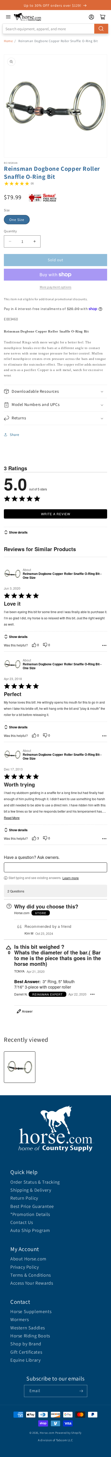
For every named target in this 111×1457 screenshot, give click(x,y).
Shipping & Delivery (30, 1190)
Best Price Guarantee (32, 1206)
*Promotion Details (30, 1214)
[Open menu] (8, 17)
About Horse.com (28, 1259)
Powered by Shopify (68, 1433)
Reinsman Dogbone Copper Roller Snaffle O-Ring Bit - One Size (62, 576)
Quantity (10, 231)
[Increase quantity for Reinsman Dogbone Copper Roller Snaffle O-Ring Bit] (34, 241)
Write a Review (55, 514)
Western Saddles (27, 1328)
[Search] (101, 29)
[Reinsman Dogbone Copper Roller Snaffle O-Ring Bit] (20, 1067)
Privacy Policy (24, 1267)
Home (8, 41)
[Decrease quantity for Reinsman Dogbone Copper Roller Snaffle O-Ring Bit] (10, 241)
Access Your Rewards (31, 1283)
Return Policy (24, 1198)
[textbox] (55, 867)
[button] (55, 391)
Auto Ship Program (30, 1230)
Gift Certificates (26, 1352)
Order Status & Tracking (35, 1182)
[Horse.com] (28, 17)
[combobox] (55, 29)
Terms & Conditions (30, 1275)
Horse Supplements (30, 1311)
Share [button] (14, 434)
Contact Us (21, 1222)
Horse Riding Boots (30, 1336)
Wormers (19, 1319)
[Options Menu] (104, 645)
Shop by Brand (25, 1344)
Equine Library (25, 1360)
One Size (16, 219)
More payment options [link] (56, 287)
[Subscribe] (81, 1391)
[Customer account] (91, 17)
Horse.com (47, 1433)
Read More (12, 818)
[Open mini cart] (102, 17)
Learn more (70, 878)
